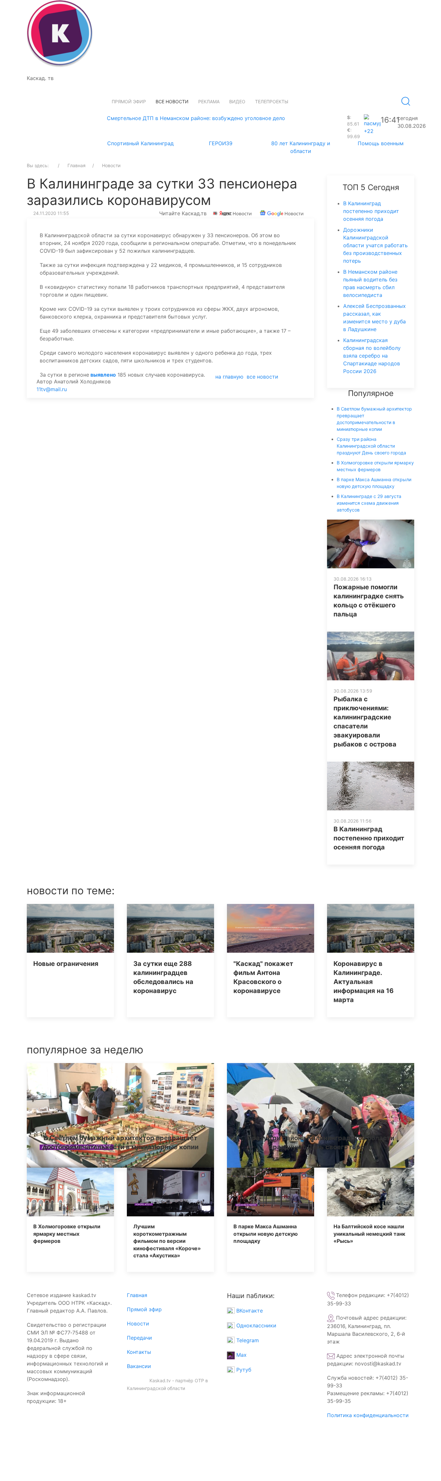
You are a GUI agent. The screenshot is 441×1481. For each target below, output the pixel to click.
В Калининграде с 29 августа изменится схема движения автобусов (369, 502)
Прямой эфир (129, 101)
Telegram (247, 1340)
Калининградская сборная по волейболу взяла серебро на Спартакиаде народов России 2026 (372, 355)
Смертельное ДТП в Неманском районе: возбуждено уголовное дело (196, 118)
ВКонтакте (249, 1310)
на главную (229, 376)
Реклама (209, 101)
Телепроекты (271, 101)
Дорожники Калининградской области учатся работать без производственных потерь (375, 245)
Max (241, 1355)
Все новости (172, 101)
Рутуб (243, 1369)
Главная (137, 1295)
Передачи (139, 1337)
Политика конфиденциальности (368, 1415)
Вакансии (139, 1366)
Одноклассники (255, 1325)
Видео (237, 101)
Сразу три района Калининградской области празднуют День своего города (371, 445)
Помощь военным (381, 143)
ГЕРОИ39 (220, 143)
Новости (138, 1323)
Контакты (139, 1352)
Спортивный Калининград (140, 143)
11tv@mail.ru (51, 389)
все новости (262, 376)
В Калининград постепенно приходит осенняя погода (371, 211)
